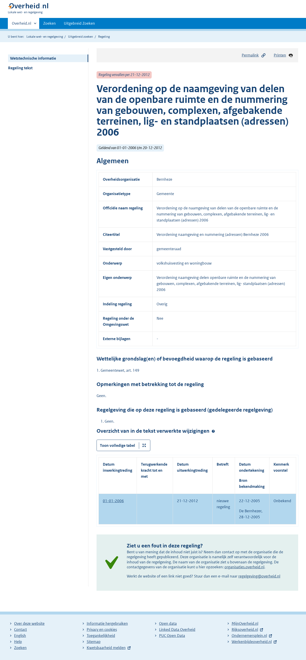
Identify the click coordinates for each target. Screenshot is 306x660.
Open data (168, 623)
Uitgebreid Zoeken (79, 23)
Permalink (250, 55)
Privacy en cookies (102, 629)
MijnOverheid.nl (245, 623)
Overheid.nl (21, 25)
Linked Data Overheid (177, 629)
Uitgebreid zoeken (80, 37)
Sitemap (94, 641)
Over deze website (29, 623)
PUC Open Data (172, 635)
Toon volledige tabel (117, 445)
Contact (20, 629)
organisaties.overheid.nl (244, 566)
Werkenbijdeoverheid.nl (252, 641)
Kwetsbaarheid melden (106, 647)
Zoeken (49, 23)
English (20, 635)
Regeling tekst (20, 67)
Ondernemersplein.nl (249, 635)
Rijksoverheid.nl (245, 629)
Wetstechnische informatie (33, 58)
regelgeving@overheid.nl (259, 576)
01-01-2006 (113, 500)
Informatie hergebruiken (107, 623)
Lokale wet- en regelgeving (44, 37)
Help (18, 641)
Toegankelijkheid (101, 635)
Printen (280, 55)
